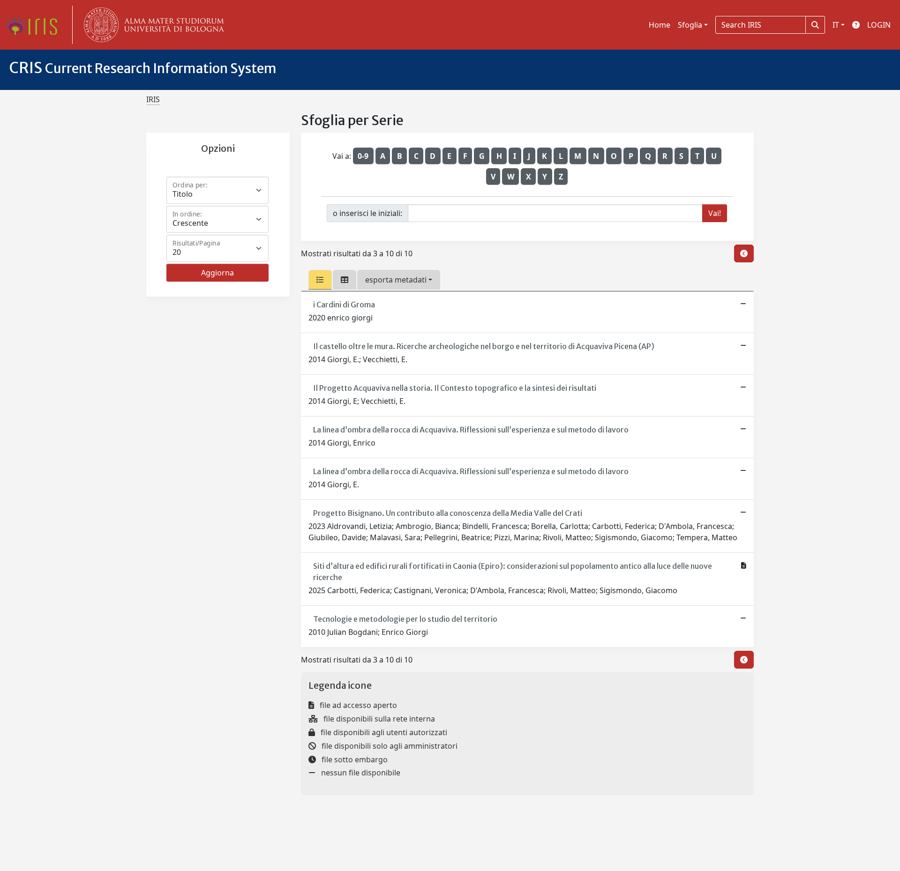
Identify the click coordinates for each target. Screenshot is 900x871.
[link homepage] (35, 25)
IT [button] (835, 25)
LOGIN (879, 25)
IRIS (153, 99)
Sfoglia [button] (690, 25)
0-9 (363, 156)
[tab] (320, 280)
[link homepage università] (152, 25)
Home (659, 25)
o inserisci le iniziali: (367, 213)
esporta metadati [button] (396, 280)
